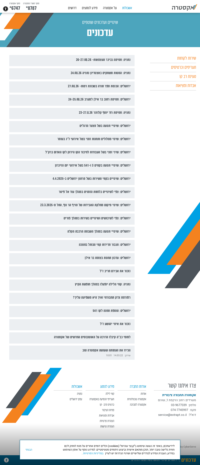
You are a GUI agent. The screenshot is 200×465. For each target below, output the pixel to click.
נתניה (79, 393)
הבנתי (28, 450)
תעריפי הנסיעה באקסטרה (101, 399)
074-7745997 (179, 410)
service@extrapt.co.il (172, 415)
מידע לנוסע (107, 387)
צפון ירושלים (76, 399)
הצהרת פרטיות (107, 421)
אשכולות (127, 8)
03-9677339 (179, 405)
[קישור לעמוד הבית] (184, 7)
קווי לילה (110, 393)
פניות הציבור (108, 410)
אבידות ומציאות (106, 415)
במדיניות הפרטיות (93, 453)
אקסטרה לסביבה (138, 404)
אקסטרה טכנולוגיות (136, 399)
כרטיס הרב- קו (107, 404)
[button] (127, 8)
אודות (143, 393)
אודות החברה (138, 387)
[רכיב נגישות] (1, 1)
